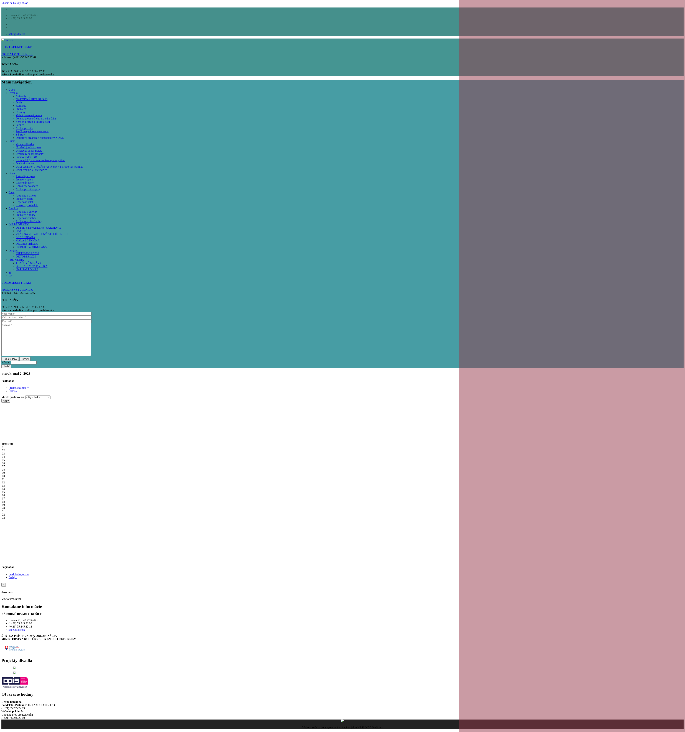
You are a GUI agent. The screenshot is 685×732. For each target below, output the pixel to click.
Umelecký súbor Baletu (29, 150)
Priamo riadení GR (26, 157)
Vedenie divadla (25, 144)
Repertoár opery (25, 182)
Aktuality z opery (25, 176)
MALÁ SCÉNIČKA (28, 240)
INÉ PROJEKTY (19, 224)
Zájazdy (20, 134)
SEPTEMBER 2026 (27, 253)
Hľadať (5, 362)
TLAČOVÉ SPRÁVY (29, 262)
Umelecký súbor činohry (30, 153)
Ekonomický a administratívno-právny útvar (40, 160)
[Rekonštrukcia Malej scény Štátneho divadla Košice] (14, 668)
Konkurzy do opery (27, 185)
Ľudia (12, 140)
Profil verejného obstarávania (32, 131)
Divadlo (13, 92)
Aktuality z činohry (26, 211)
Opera (12, 173)
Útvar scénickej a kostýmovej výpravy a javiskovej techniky (49, 166)
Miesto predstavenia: (13, 397)
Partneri (20, 124)
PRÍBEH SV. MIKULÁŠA (31, 246)
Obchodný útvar (25, 163)
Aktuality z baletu (26, 195)
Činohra (13, 208)
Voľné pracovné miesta (29, 115)
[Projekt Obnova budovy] (14, 673)
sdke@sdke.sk (17, 33)
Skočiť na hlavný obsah (14, 2)
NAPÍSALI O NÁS (27, 269)
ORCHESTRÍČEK (27, 243)
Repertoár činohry (26, 218)
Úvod (12, 89)
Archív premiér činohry (29, 221)
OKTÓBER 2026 (26, 256)
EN (10, 9)
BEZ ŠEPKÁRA (25, 237)
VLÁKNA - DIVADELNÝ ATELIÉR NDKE (42, 234)
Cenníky (20, 112)
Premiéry (21, 108)
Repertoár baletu (25, 201)
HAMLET (22, 230)
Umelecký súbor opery (28, 147)
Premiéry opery (24, 179)
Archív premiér (24, 128)
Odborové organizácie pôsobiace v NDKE (40, 137)
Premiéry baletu (24, 198)
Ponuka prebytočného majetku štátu (36, 118)
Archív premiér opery (28, 189)
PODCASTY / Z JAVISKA (31, 266)
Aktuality (21, 96)
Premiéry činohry (25, 214)
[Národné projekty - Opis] (14, 686)
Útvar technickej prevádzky (31, 169)
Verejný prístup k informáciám (33, 121)
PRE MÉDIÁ (16, 259)
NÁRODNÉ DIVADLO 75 (31, 99)
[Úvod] (7, 40)
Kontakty (21, 105)
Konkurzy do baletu (27, 205)
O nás (19, 102)
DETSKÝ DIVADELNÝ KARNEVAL (39, 227)
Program (13, 250)
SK (10, 272)
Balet (11, 192)
